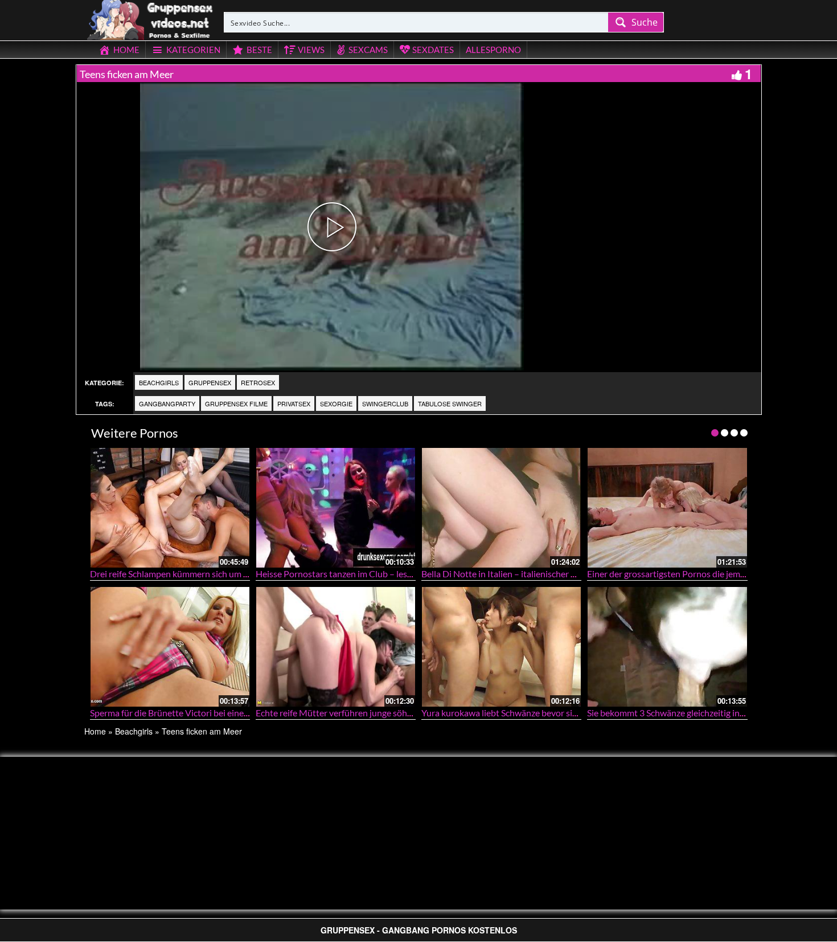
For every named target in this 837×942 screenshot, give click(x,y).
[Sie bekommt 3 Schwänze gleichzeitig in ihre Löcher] (667, 646)
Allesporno (493, 49)
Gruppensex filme (236, 403)
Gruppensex (209, 382)
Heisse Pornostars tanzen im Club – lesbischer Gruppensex (371, 573)
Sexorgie (336, 403)
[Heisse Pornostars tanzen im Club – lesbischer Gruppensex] (336, 507)
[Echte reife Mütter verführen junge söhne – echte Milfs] (336, 646)
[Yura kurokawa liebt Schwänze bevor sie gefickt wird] (501, 646)
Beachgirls (159, 382)
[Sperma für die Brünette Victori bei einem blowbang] (170, 646)
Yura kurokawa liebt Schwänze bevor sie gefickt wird (522, 712)
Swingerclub (385, 403)
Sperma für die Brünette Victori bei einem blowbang (191, 712)
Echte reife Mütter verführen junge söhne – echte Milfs (362, 712)
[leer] (151, 18)
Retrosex (258, 382)
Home (95, 731)
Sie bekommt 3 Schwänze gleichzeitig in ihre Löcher (686, 712)
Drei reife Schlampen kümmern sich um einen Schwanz (195, 573)
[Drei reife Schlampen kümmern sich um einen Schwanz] (170, 507)
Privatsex (293, 403)
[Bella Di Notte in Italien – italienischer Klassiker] (501, 507)
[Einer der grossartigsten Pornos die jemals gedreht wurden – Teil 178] (667, 507)
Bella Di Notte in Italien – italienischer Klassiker (513, 573)
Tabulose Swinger (450, 403)
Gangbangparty (167, 403)
